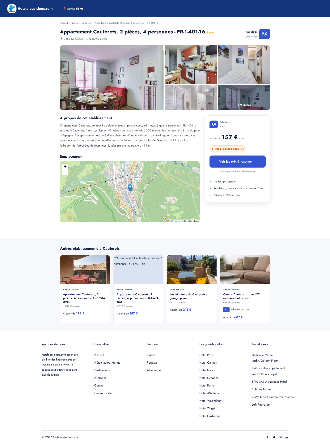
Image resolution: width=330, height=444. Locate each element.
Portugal (152, 362)
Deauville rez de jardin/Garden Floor (265, 358)
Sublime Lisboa (261, 389)
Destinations (102, 370)
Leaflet (176, 220)
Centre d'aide (103, 393)
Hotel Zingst (207, 408)
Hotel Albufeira (209, 393)
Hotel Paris (206, 355)
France (151, 355)
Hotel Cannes (208, 362)
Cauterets (86, 23)
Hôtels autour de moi (107, 362)
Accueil (64, 23)
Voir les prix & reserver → (237, 161)
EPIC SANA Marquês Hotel (269, 381)
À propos (100, 378)
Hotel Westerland (210, 401)
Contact (99, 385)
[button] (130, 188)
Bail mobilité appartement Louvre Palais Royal (268, 371)
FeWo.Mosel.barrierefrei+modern (270, 397)
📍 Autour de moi (73, 9)
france (74, 23)
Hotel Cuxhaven (209, 416)
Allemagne (154, 370)
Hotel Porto (206, 385)
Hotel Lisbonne (208, 378)
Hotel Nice (206, 370)
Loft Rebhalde (261, 404)
